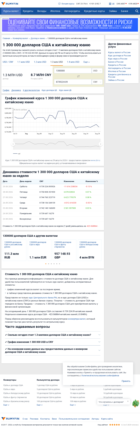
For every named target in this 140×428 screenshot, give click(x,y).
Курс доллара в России (119, 55)
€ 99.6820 (133, 4)
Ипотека (55, 11)
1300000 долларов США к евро (37, 243)
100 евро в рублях (78, 401)
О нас (25, 418)
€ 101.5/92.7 (95, 4)
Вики (54, 418)
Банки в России (115, 62)
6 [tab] (59, 263)
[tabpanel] (14, 250)
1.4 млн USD (73, 61)
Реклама (34, 418)
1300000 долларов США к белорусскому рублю (88, 244)
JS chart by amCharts (20, 109)
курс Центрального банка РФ (43, 297)
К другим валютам (31, 90)
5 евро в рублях (77, 389)
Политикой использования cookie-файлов (100, 375)
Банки (124, 11)
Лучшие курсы (67, 4)
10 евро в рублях (77, 393)
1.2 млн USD (40, 61)
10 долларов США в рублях (49, 393)
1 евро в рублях (77, 385)
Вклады (41, 11)
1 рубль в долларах (112, 385)
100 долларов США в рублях (49, 401)
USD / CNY (8, 61)
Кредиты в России (117, 65)
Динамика (16, 90)
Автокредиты (72, 11)
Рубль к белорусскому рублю (16, 393)
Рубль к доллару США (13, 385)
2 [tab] (48, 263)
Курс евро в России (117, 58)
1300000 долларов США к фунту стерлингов (62, 244)
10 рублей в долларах (113, 393)
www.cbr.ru (95, 160)
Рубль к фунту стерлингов (15, 397)
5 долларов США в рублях (48, 389)
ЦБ (113, 4)
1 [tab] (45, 263)
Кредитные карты (94, 11)
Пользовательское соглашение (74, 418)
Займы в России (116, 80)
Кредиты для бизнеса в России (119, 75)
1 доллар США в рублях (47, 385)
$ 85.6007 (121, 4)
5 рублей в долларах (112, 389)
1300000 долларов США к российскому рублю (13, 244)
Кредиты (28, 11)
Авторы (95, 418)
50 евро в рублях (77, 397)
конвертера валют (77, 318)
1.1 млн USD (23, 61)
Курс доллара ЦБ (49, 90)
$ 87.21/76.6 (82, 4)
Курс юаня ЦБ (65, 90)
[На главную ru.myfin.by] (10, 418)
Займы (113, 11)
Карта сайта (107, 418)
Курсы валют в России (119, 52)
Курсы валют (11, 11)
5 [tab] (56, 263)
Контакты (45, 418)
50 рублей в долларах (113, 397)
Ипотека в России (117, 71)
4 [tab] (54, 263)
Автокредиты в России (119, 68)
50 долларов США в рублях (49, 397)
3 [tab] (51, 263)
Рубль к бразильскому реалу (16, 401)
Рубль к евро (9, 389)
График (6, 90)
